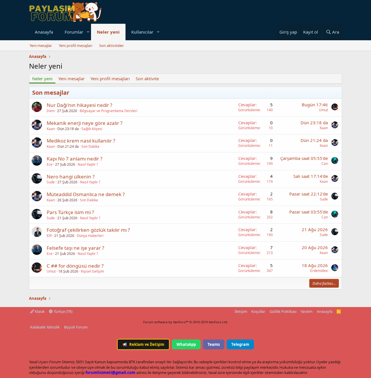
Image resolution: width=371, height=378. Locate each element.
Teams (214, 344)
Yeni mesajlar (41, 45)
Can (324, 163)
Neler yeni (108, 32)
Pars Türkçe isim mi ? (70, 212)
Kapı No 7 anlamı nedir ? (74, 158)
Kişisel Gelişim (92, 271)
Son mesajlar (50, 92)
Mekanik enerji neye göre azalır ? (84, 123)
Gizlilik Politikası (283, 311)
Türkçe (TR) (62, 311)
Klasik (39, 311)
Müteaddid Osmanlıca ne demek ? (86, 194)
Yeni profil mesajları (75, 45)
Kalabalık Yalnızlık (45, 327)
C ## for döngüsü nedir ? (75, 265)
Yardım (306, 311)
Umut (323, 109)
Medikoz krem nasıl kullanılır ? (81, 140)
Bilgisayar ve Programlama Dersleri (108, 110)
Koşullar (258, 311)
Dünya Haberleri (90, 235)
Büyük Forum (76, 327)
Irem (50, 110)
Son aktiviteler (111, 45)
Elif (49, 235)
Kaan (51, 128)
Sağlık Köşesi (91, 128)
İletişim (241, 311)
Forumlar (74, 32)
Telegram (240, 344)
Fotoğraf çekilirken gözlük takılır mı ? (88, 230)
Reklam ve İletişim (143, 344)
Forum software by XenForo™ (185, 322)
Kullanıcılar (142, 32)
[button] (88, 32)
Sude (51, 182)
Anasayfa (44, 32)
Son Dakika (90, 146)
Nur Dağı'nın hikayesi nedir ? (79, 105)
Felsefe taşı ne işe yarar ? (75, 247)
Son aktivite (147, 78)
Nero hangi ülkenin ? (70, 176)
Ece (49, 164)
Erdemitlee (319, 270)
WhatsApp (186, 344)
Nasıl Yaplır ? (88, 164)
